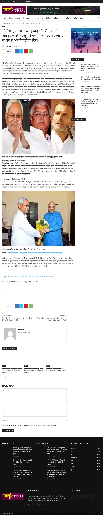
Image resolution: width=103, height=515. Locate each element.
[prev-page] (3, 377)
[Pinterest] (26, 51)
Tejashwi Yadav (48, 277)
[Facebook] (88, 1)
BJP (16, 277)
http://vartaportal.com (24, 332)
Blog (8, 23)
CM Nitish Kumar (25, 277)
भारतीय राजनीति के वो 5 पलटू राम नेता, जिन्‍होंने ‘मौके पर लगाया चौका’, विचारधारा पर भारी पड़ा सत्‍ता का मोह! (34, 253)
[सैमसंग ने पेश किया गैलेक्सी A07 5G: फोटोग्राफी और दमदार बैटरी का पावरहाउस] (56, 359)
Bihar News (10, 277)
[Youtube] (99, 1)
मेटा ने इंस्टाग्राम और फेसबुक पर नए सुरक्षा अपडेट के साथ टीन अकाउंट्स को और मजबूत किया (12, 370)
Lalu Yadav (35, 277)
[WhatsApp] (31, 51)
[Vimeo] (97, 1)
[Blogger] (73, 497)
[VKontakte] (92, 497)
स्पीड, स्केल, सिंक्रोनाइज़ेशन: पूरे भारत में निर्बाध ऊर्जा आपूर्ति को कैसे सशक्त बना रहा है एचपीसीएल (34, 370)
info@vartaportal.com (43, 505)
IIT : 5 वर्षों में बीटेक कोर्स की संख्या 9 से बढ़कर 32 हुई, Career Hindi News (22, 462)
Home (4, 23)
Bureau (8, 46)
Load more (85, 111)
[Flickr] (82, 497)
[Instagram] (91, 1)
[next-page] (6, 377)
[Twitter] (94, 1)
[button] (98, 18)
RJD (41, 277)
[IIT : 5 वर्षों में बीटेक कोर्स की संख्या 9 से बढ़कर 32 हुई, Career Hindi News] (75, 79)
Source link (6, 292)
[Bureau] (3, 46)
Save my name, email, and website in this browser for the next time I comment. (31, 425)
